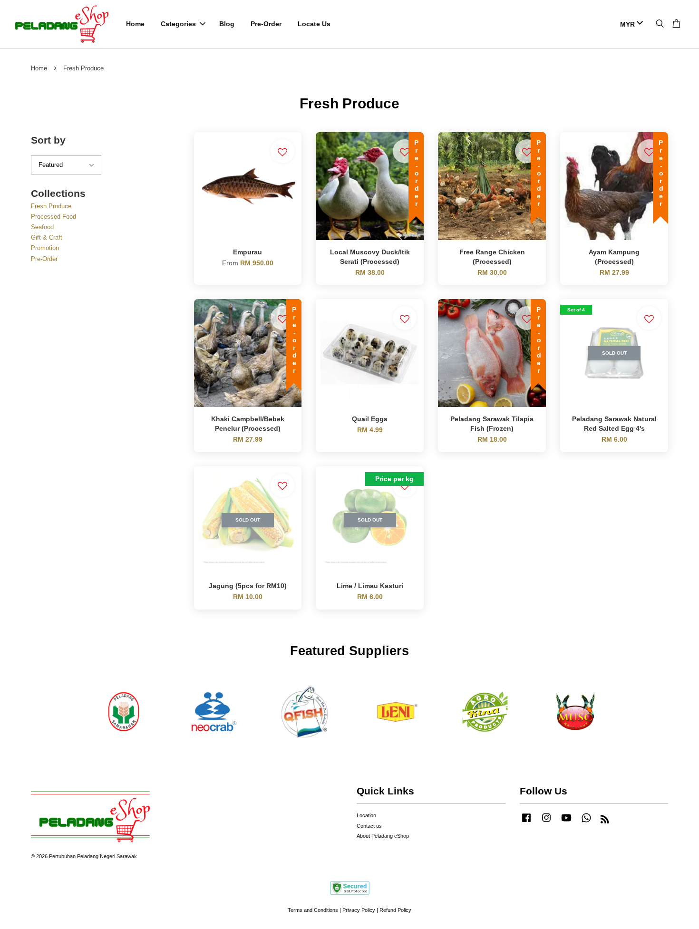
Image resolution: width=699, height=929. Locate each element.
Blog (226, 24)
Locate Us (314, 24)
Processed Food (53, 216)
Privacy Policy (358, 910)
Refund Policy (395, 910)
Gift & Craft (46, 237)
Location (366, 815)
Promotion (45, 248)
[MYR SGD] (630, 24)
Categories (178, 24)
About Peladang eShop (383, 836)
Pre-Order (266, 24)
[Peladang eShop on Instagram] (546, 822)
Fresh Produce (51, 206)
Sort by (48, 140)
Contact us (369, 826)
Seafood (42, 227)
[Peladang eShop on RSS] (605, 821)
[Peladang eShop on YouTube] (566, 822)
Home (135, 24)
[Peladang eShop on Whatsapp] (586, 822)
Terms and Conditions (313, 910)
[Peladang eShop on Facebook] (526, 822)
